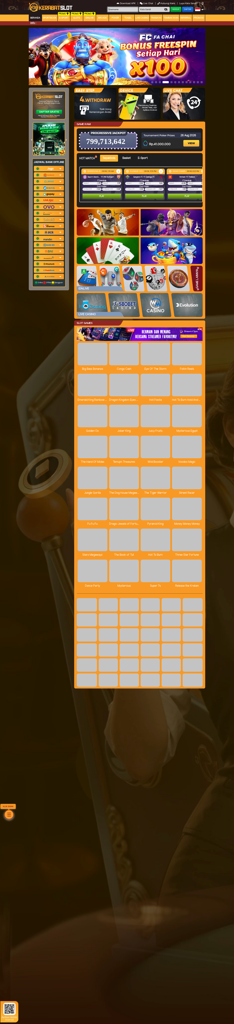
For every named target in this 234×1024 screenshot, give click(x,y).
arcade (102, 18)
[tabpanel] (141, 184)
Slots (76, 18)
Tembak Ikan (171, 18)
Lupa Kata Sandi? (188, 3)
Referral (186, 18)
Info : (33, 23)
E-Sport (64, 18)
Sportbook (50, 18)
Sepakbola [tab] (109, 158)
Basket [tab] (126, 158)
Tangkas (156, 18)
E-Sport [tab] (143, 158)
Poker (115, 18)
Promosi (199, 18)
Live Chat (148, 3)
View (192, 140)
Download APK (127, 3)
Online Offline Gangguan (50, 282)
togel (128, 18)
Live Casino (142, 18)
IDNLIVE (89, 18)
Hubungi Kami (168, 3)
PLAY (101, 196)
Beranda (35, 18)
